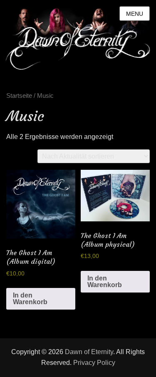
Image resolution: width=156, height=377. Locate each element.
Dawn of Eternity (89, 351)
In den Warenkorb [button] (30, 298)
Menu (134, 13)
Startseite (19, 95)
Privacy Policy (94, 362)
